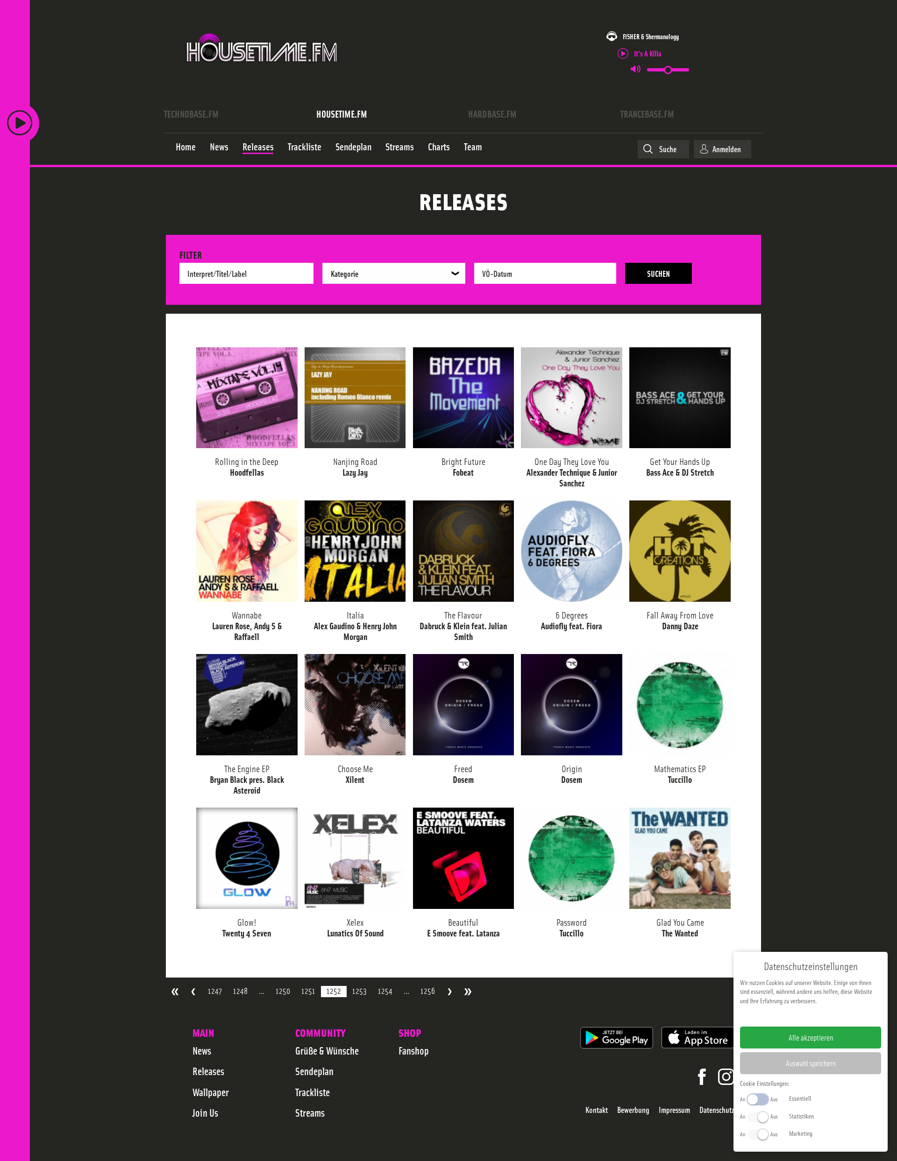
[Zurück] (193, 992)
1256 (427, 991)
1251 (308, 991)
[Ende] (468, 992)
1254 (385, 991)
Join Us (205, 1112)
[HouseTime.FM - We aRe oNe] (262, 71)
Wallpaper (210, 1092)
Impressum (674, 1110)
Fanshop (414, 1050)
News (201, 1050)
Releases (208, 1071)
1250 (283, 991)
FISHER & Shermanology (651, 36)
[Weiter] (450, 992)
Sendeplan (314, 1071)
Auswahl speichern (811, 1063)
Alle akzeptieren (811, 1037)
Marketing (800, 1133)
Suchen (658, 273)
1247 (215, 991)
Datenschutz (716, 1110)
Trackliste (312, 1092)
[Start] (175, 992)
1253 (359, 991)
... (261, 991)
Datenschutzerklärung (827, 1015)
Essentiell (800, 1098)
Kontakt (596, 1110)
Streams (310, 1112)
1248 (240, 991)
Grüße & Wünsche (327, 1050)
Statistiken (801, 1116)
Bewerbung (633, 1110)
